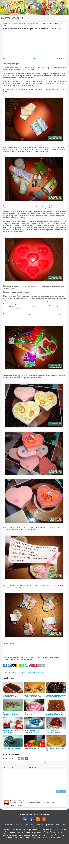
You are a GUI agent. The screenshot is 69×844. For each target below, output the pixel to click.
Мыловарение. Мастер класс (37, 58)
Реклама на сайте (53, 824)
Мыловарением (8, 68)
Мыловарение (25, 58)
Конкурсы (19, 824)
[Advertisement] (34, 44)
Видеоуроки (29, 824)
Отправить (61, 792)
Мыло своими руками (10, 672)
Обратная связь (8, 824)
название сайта (10, 18)
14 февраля (23, 672)
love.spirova (13, 800)
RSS (38, 826)
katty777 (8, 58)
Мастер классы (40, 824)
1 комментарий (50, 58)
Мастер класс (38, 672)
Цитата (21, 805)
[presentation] (4, 767)
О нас (63, 824)
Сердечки (30, 672)
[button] (4, 767)
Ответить (14, 805)
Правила (31, 826)
